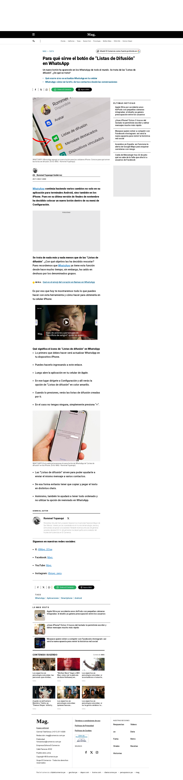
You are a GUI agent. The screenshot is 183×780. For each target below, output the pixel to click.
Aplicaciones (53, 598)
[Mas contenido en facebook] (86, 752)
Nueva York (87, 41)
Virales (116, 746)
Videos (133, 724)
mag (137, 772)
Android (78, 598)
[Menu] (34, 34)
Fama (115, 739)
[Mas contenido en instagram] (97, 752)
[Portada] (42, 726)
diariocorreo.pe (110, 772)
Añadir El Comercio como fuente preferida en (118, 51)
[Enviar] (33, 41)
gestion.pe (73, 772)
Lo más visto (41, 607)
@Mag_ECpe (45, 549)
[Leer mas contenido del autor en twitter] (68, 518)
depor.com (84, 772)
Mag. (50, 557)
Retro (133, 739)
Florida (63, 41)
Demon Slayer (127, 41)
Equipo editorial (42, 728)
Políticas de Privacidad (84, 726)
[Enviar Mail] (34, 175)
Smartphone (66, 598)
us (114, 732)
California (71, 41)
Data (132, 732)
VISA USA (117, 41)
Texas (79, 41)
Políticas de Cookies (83, 731)
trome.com (97, 772)
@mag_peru (55, 573)
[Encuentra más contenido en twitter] (41, 89)
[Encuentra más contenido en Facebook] (35, 89)
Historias (117, 753)
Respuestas (118, 724)
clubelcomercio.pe (58, 772)
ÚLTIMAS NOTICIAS (124, 103)
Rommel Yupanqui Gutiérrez (49, 175)
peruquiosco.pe (126, 772)
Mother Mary (107, 41)
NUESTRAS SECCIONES (121, 720)
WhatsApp (40, 598)
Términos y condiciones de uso (87, 721)
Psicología (96, 41)
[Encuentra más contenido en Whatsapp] (46, 89)
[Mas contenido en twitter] (91, 752)
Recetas (134, 746)
